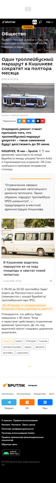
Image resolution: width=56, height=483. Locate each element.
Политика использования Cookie (18, 433)
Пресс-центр (28, 424)
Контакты (16, 424)
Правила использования (25, 420)
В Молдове (31, 341)
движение (40, 347)
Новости (19, 341)
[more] (51, 281)
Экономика (24, 393)
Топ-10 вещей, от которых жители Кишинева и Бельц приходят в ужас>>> (27, 307)
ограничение (22, 353)
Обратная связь (9, 444)
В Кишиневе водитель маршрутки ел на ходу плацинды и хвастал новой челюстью (24, 268)
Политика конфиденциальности (18, 428)
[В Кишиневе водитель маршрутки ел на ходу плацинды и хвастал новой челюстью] (28, 238)
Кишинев (43, 341)
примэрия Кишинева (12, 347)
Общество (7, 341)
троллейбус (8, 353)
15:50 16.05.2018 (10, 79)
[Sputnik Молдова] (9, 23)
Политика (8, 393)
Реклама (6, 424)
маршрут (28, 347)
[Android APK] (11, 453)
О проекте (7, 420)
